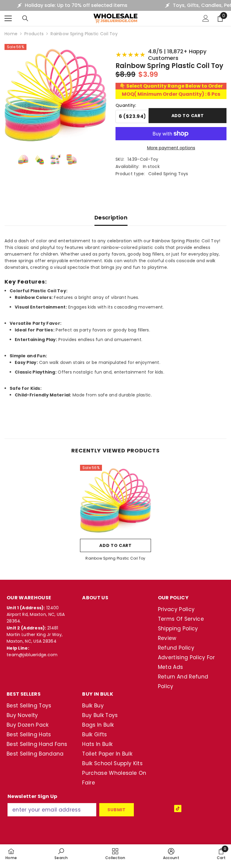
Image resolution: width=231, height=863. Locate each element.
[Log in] (205, 18)
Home (11, 34)
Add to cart (187, 116)
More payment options (171, 148)
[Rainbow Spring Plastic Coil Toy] (115, 500)
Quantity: (126, 105)
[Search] (25, 18)
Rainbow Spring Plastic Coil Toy (115, 558)
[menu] (8, 18)
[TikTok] (177, 808)
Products (34, 34)
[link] (61, 854)
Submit (116, 810)
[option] (115, 515)
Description (111, 217)
